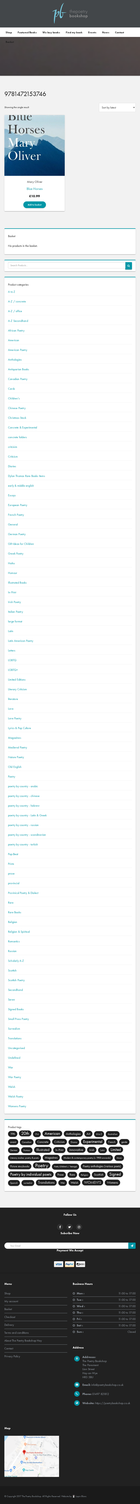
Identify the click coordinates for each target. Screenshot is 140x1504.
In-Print (12, 592)
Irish (91, 1150)
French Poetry (16, 515)
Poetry (11, 776)
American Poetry (17, 350)
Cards (11, 389)
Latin (10, 631)
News (105, 32)
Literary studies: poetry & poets (24, 1157)
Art (88, 1134)
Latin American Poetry (20, 641)
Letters (11, 650)
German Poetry (17, 534)
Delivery (9, 1325)
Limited (116, 1149)
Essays (12, 495)
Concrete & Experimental (22, 427)
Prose (60, 1175)
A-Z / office (15, 311)
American (13, 340)
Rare (10, 902)
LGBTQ (12, 660)
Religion (12, 922)
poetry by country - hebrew (24, 806)
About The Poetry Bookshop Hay (23, 1340)
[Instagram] (79, 1227)
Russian (12, 951)
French (111, 1142)
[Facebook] (60, 1227)
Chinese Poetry (17, 408)
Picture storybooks (19, 1166)
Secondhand (15, 990)
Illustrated (42, 1149)
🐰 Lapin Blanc (79, 1496)
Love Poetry (14, 718)
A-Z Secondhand (18, 321)
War (10, 1067)
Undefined (14, 1058)
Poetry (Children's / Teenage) (65, 1166)
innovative (76, 1149)
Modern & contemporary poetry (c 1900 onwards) (87, 1157)
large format (15, 621)
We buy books (51, 32)
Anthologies (15, 360)
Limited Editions (17, 679)
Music (119, 1157)
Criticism (13, 456)
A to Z (11, 292)
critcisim (12, 447)
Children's (14, 398)
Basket (10, 42)
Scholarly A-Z (16, 961)
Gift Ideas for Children (21, 544)
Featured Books (27, 32)
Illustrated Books (17, 583)
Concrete (42, 1142)
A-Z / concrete (17, 301)
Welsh (11, 1087)
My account (11, 1301)
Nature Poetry (16, 757)
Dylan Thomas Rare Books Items (26, 476)
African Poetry (16, 330)
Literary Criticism (17, 689)
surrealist (28, 1182)
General (13, 524)
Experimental (92, 1141)
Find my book (74, 32)
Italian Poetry (15, 612)
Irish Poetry (14, 602)
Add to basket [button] (35, 204)
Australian (112, 1134)
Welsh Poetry (15, 1096)
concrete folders (17, 437)
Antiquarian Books (18, 369)
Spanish (14, 1182)
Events (92, 32)
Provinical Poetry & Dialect (23, 893)
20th (25, 1133)
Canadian (26, 1142)
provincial (13, 883)
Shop (9, 32)
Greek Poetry (15, 553)
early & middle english (21, 486)
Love (10, 709)
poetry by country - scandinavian (27, 835)
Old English (15, 767)
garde (124, 1142)
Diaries (12, 466)
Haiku (11, 563)
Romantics (14, 941)
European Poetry (17, 505)
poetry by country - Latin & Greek (27, 815)
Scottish (12, 970)
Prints (11, 864)
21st (37, 1134)
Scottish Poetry (16, 980)
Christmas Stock (17, 418)
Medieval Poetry (17, 747)
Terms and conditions (16, 1333)
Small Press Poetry (18, 1019)
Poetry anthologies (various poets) (102, 1166)
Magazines (14, 738)
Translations (15, 1038)
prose (11, 873)
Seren (11, 999)
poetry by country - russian (23, 825)
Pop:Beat (13, 854)
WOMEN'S (92, 1182)
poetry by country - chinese (24, 796)
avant (13, 1142)
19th (12, 1134)
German (13, 1150)
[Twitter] (69, 1227)
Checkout (9, 1317)
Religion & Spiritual (19, 932)
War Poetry (14, 1077)
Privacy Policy (12, 1356)
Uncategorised (16, 1048)
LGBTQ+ (13, 670)
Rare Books (14, 912)
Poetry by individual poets (30, 1174)
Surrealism (14, 1029)
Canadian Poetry (17, 379)
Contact (119, 32)
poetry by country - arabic (23, 786)
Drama (74, 1142)
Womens (112, 1182)
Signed (115, 1174)
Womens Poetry (17, 1106)
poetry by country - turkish (23, 844)
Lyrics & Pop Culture (19, 728)
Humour (12, 573)
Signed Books (16, 1009)
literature (13, 699)
